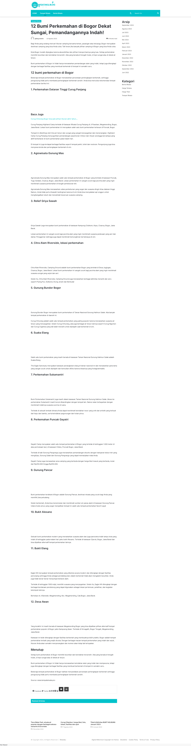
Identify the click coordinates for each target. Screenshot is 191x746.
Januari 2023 (126, 54)
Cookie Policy (133, 740)
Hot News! (3, 745)
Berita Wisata (57, 13)
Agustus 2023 (127, 29)
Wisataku (63, 740)
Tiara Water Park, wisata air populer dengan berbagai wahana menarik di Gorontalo (43, 724)
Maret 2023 (126, 47)
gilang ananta (39, 38)
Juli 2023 (125, 32)
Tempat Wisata (45, 13)
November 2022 (127, 61)
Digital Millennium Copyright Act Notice (105, 740)
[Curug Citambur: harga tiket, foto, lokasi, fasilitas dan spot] (74, 712)
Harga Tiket (126, 92)
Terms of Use (144, 740)
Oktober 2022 (127, 65)
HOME (34, 13)
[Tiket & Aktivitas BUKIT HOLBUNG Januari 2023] (104, 712)
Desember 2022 (127, 58)
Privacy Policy (155, 740)
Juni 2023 (125, 36)
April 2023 (125, 43)
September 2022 (128, 69)
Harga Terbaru (127, 88)
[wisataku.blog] (43, 5)
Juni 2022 (125, 72)
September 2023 (128, 25)
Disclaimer (123, 740)
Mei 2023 (125, 40)
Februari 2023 (127, 51)
